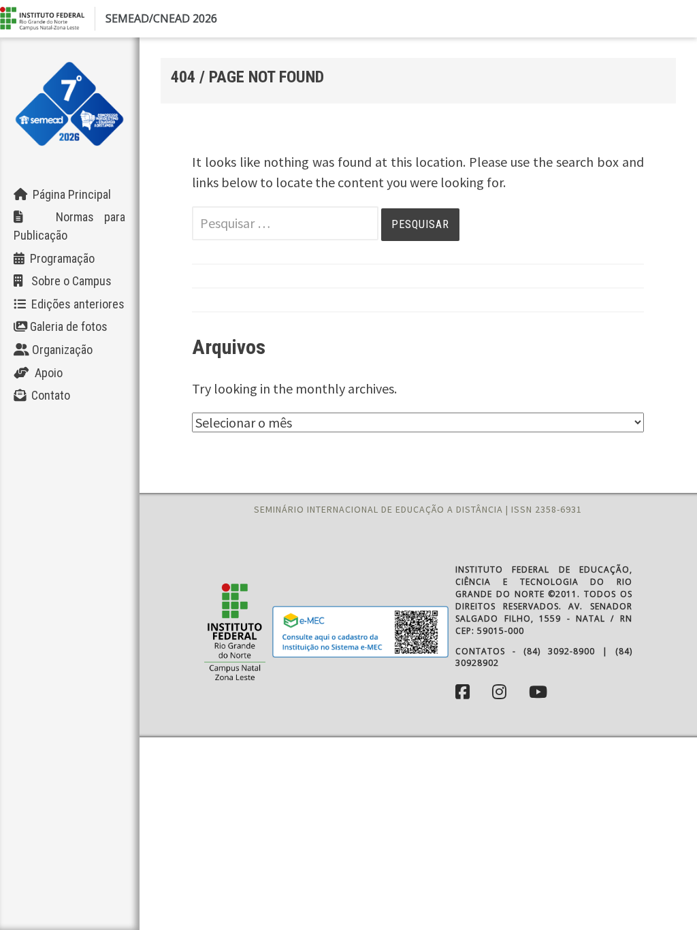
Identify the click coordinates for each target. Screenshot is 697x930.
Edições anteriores (75, 304)
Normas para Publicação (69, 226)
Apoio (46, 373)
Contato (48, 395)
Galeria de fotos (67, 326)
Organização (61, 349)
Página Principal (69, 194)
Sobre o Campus (67, 281)
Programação (60, 258)
